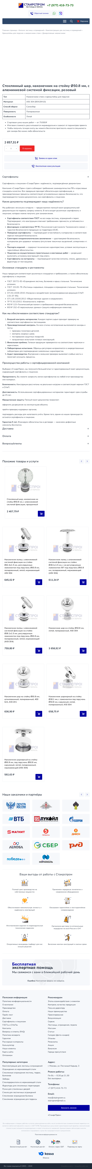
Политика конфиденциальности (17, 1001)
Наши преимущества (57, 1011)
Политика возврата (11, 1035)
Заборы (5, 1079)
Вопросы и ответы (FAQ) (13, 1031)
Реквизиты (53, 1041)
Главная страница (9, 30)
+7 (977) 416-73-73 (60, 5)
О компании (7, 1004)
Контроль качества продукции (62, 1004)
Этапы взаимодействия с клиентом (64, 1001)
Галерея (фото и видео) (58, 1035)
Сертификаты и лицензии (14, 1021)
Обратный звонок (41, 13)
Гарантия (6, 1038)
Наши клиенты (9, 1048)
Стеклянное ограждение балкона (17, 1095)
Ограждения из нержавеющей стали (19, 1069)
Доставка (6, 1018)
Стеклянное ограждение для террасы (19, 1099)
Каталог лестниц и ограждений (31, 30)
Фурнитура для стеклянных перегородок (21, 1085)
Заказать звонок (69, 1108)
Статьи (51, 1031)
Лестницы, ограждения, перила (62, 1025)
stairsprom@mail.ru (56, 1100)
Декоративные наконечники (53, 33)
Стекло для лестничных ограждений (19, 1092)
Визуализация (54, 1018)
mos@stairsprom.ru (56, 1097)
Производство (8, 1008)
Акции (51, 1045)
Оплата (5, 1011)
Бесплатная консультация (48, 166)
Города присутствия (57, 1052)
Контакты (6, 1028)
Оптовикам (7, 1055)
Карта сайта (7, 1052)
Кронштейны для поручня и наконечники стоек (21, 33)
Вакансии (52, 1048)
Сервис (51, 1021)
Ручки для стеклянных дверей (16, 1089)
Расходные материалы (12, 1041)
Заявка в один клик (48, 158)
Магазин (52, 1028)
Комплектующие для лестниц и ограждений (63, 30)
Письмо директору (56, 1008)
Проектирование (55, 1014)
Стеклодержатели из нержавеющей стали (21, 1082)
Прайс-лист (7, 1014)
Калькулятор (8, 1045)
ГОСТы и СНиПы (10, 1025)
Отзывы (51, 1038)
